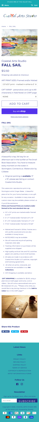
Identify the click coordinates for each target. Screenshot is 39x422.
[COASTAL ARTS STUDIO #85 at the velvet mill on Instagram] (22, 384)
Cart (35, 5)
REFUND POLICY (19, 362)
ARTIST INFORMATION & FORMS (19, 374)
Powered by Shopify (26, 409)
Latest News (19, 347)
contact (30, 179)
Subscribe (27, 401)
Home (4, 26)
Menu (6, 5)
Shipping (5, 75)
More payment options (19, 117)
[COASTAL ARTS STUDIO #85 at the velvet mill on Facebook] (17, 384)
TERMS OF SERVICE (19, 368)
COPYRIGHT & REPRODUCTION (19, 371)
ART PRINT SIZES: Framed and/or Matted (19, 80)
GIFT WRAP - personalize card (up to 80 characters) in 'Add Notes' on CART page (19, 91)
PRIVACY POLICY (19, 359)
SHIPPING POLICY (19, 365)
